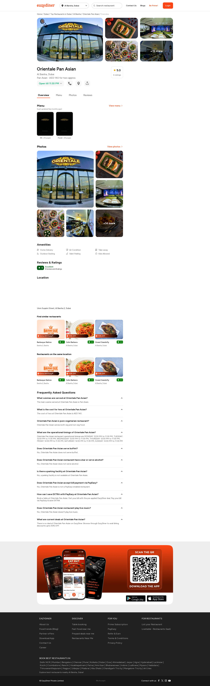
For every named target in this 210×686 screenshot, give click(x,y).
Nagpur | (67, 668)
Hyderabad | (147, 662)
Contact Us (131, 5)
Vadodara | (153, 665)
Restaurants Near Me (82, 638)
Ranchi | (66, 665)
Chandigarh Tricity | (113, 668)
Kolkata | (94, 662)
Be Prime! (153, 5)
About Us (44, 624)
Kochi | (43, 665)
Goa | (109, 662)
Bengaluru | (67, 662)
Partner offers (46, 633)
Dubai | (102, 662)
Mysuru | (144, 665)
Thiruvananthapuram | (51, 668)
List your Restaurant (152, 624)
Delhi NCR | (45, 662)
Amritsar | (100, 665)
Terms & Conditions (118, 638)
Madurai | (86, 668)
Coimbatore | (54, 665)
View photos (113, 146)
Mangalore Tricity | (133, 668)
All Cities (147, 668)
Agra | (137, 662)
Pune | (86, 662)
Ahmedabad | (119, 662)
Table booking (79, 624)
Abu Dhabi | (97, 668)
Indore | (125, 665)
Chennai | (78, 662)
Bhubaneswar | (113, 665)
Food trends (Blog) (48, 629)
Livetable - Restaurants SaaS (156, 629)
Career (42, 647)
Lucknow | (158, 662)
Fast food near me (81, 629)
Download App (46, 638)
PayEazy (112, 629)
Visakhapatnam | (78, 665)
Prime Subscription (118, 624)
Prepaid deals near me (83, 633)
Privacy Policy (115, 643)
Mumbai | (56, 662)
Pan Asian (42, 77)
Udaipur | (76, 668)
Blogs (142, 5)
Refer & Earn (114, 633)
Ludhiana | (134, 665)
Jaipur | (130, 662)
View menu (114, 105)
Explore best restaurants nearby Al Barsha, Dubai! (61, 672)
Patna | (91, 665)
